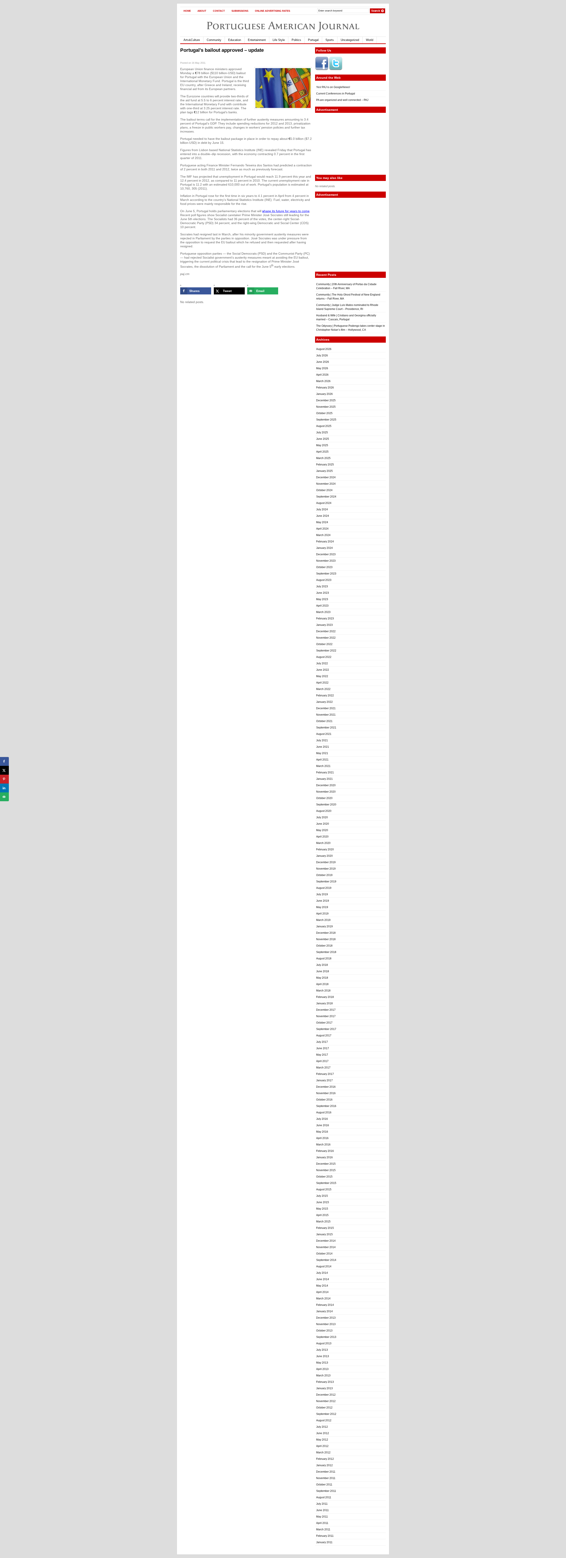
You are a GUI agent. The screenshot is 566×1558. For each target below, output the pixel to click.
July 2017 (322, 1041)
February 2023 (325, 618)
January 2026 (324, 394)
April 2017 (322, 1061)
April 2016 (322, 1138)
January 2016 (324, 1157)
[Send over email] (4, 796)
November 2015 (326, 1170)
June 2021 (322, 746)
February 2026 (325, 387)
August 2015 (323, 1189)
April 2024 (322, 528)
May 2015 (322, 1208)
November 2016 (326, 1093)
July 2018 (322, 964)
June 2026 (322, 361)
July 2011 (322, 1503)
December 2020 (326, 785)
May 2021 (322, 753)
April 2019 (322, 913)
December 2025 (326, 400)
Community (214, 40)
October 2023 (324, 567)
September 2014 (326, 1260)
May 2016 (322, 1131)
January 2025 (324, 471)
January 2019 (324, 926)
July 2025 (322, 432)
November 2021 (326, 714)
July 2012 (322, 1426)
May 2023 (322, 599)
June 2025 (322, 438)
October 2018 (324, 945)
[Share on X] (4, 770)
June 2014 (322, 1279)
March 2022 (323, 689)
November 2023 (326, 560)
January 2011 (324, 1542)
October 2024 (324, 490)
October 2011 (324, 1484)
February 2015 (325, 1227)
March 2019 (323, 920)
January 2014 (324, 1311)
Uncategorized (350, 40)
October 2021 (324, 721)
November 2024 (326, 483)
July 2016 (322, 1118)
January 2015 (324, 1234)
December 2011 (325, 1471)
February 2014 (325, 1304)
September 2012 (326, 1414)
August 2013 (323, 1343)
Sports (329, 40)
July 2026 (322, 355)
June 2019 (322, 900)
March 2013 (323, 1375)
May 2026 (322, 368)
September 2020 (326, 804)
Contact (219, 11)
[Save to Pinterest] (4, 779)
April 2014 (322, 1292)
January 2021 (324, 778)
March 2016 (323, 1144)
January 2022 (324, 701)
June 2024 (322, 515)
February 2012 (325, 1458)
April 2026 (322, 374)
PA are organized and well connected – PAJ (342, 100)
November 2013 (326, 1324)
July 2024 (322, 509)
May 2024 (322, 522)
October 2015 (324, 1176)
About (201, 11)
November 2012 (326, 1401)
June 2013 (322, 1356)
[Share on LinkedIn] (4, 788)
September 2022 (326, 650)
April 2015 (322, 1215)
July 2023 (322, 586)
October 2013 (324, 1330)
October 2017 (324, 1022)
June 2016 (322, 1125)
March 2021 (323, 766)
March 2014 (323, 1298)
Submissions (239, 11)
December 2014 (326, 1240)
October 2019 (324, 875)
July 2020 (322, 817)
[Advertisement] (350, 143)
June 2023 (322, 592)
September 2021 (326, 727)
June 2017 (322, 1048)
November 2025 (326, 406)
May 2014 (322, 1285)
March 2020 (323, 843)
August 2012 (323, 1420)
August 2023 (323, 580)
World (369, 40)
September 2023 (326, 573)
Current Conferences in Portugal (335, 93)
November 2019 (326, 868)
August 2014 (323, 1266)
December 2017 (326, 1009)
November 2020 (326, 791)
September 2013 (326, 1337)
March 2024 (323, 535)
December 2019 (326, 862)
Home (187, 11)
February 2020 (325, 849)
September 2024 (326, 496)
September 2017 (326, 1029)
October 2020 (324, 798)
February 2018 (325, 997)
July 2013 (322, 1349)
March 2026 (323, 381)
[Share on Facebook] (4, 761)
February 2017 (325, 1074)
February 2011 (325, 1535)
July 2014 (322, 1272)
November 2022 (326, 637)
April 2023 (322, 605)
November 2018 (326, 939)
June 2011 (322, 1510)
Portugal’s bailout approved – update (222, 50)
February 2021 (325, 772)
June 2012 (322, 1433)
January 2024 (324, 547)
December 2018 (326, 932)
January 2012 (324, 1465)
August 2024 (323, 503)
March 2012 (323, 1452)
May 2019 (322, 907)
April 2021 (322, 759)
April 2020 (322, 836)
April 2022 (322, 682)
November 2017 (326, 1016)
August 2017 (323, 1035)
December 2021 (326, 708)
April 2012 (322, 1446)
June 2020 (322, 823)
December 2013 (326, 1317)
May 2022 (322, 676)
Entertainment (257, 40)
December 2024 (326, 477)
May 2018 (322, 977)
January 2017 (324, 1080)
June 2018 (322, 971)
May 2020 (322, 830)
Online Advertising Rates (272, 11)
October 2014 (324, 1253)
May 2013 (322, 1362)
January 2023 (324, 624)
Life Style (279, 40)
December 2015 (326, 1163)
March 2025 (323, 458)
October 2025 (324, 413)
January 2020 (324, 855)
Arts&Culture (192, 40)
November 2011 (325, 1478)
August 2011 (323, 1497)
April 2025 (322, 451)
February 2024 (325, 541)
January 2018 (324, 1003)
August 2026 (323, 349)
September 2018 (326, 952)
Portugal (313, 40)
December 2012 (326, 1394)
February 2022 (325, 695)
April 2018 (322, 984)
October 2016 (324, 1099)
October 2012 (324, 1407)
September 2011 (326, 1491)
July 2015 (322, 1195)
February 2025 (325, 464)
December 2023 (326, 554)
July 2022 (322, 663)
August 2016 (323, 1112)
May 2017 (322, 1054)
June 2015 (322, 1202)
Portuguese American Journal (283, 25)
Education (234, 40)
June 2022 (322, 669)
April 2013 (322, 1369)
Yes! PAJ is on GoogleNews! (333, 87)
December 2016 (326, 1086)
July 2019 (322, 894)
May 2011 (322, 1516)
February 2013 (325, 1381)
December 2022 (326, 631)
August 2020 (323, 811)
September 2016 (326, 1106)
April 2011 (322, 1523)
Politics (296, 40)
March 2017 (323, 1067)
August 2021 (323, 734)
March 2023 (323, 612)
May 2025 (322, 445)
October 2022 (324, 644)
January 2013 (324, 1388)
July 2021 (322, 740)
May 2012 (322, 1439)
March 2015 (323, 1221)
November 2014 (326, 1247)
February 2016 (325, 1151)
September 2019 (326, 881)
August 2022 (323, 657)
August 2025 (323, 426)
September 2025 (326, 419)
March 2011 (323, 1529)
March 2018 (323, 990)
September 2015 (326, 1183)
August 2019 (323, 887)
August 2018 (323, 958)
